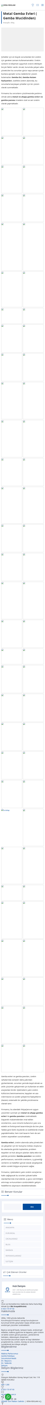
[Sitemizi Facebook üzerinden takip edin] (2, 1399)
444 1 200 (5, 1384)
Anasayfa (6, 23)
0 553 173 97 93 (7, 1309)
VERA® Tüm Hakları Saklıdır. (12, 1401)
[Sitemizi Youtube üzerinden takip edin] (15, 1399)
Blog (12, 23)
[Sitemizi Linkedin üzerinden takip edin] (12, 1399)
